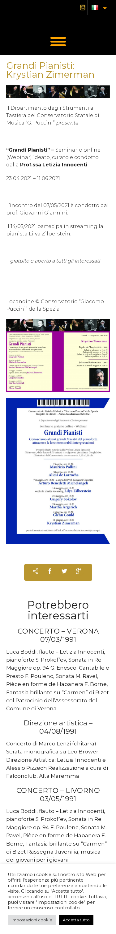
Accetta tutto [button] (76, 919)
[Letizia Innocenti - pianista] (58, 21)
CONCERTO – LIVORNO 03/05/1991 (58, 794)
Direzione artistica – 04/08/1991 (58, 727)
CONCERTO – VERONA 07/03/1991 (58, 635)
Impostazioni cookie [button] (31, 919)
